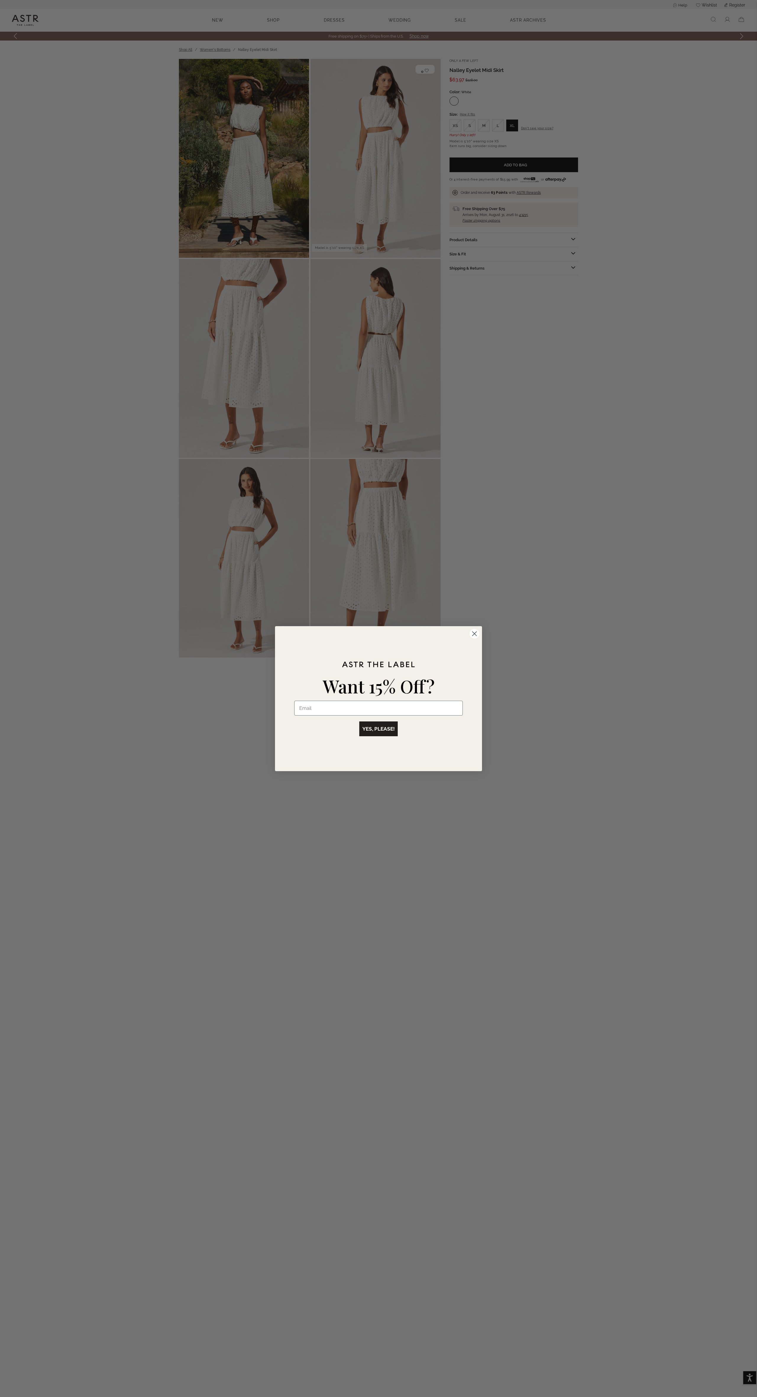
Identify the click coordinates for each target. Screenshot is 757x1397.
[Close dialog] (474, 634)
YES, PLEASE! (378, 729)
